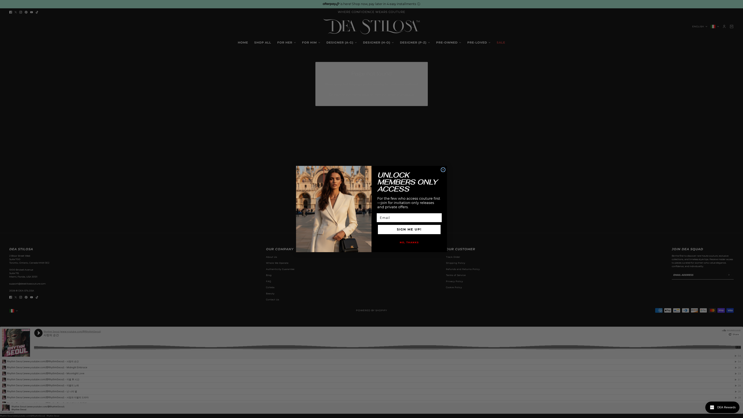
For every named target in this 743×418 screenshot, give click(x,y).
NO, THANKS (409, 242)
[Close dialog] (443, 170)
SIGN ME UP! (409, 229)
